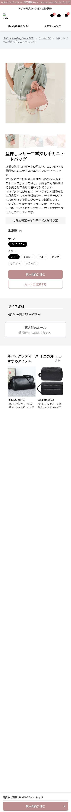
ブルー (42, 256)
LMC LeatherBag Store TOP (18, 38)
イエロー (28, 256)
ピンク (55, 256)
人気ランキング (52, 26)
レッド (14, 256)
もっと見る (58, 359)
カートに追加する (35, 284)
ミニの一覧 (45, 38)
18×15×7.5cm (17, 244)
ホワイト (15, 263)
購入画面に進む (35, 274)
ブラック (31, 263)
